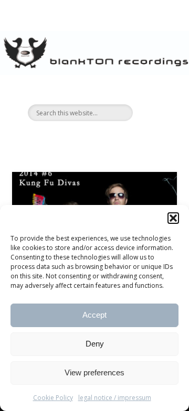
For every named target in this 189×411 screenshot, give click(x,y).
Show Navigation (152, 93)
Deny (95, 343)
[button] (173, 218)
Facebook (82, 139)
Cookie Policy (53, 397)
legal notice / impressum (114, 397)
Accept (94, 314)
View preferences (94, 372)
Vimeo (104, 139)
